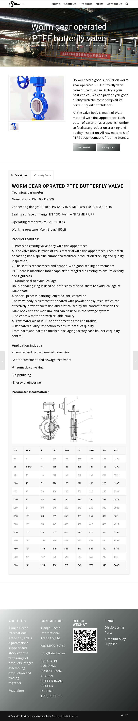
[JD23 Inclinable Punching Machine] (2, 360)
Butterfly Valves (64, 45)
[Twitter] (122, 715)
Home (44, 45)
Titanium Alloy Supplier (115, 641)
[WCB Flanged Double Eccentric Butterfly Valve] (135, 360)
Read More (16, 691)
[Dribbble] (127, 715)
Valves (52, 45)
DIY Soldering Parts (114, 629)
